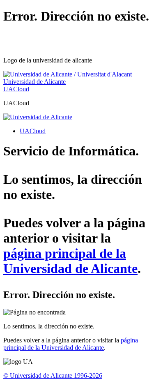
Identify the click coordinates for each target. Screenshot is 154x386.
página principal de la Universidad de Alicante (70, 261)
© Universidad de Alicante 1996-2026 (52, 375)
